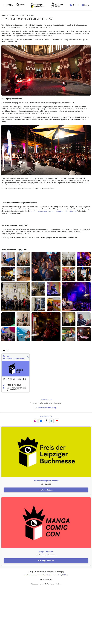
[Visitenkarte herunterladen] (28, 357)
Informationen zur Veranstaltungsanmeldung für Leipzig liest (55, 211)
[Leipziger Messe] (57, 5)
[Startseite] (37, 5)
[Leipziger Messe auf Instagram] (35, 421)
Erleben (12, 15)
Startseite (4, 15)
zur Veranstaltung (46, 490)
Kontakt (27, 575)
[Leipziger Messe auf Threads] (46, 421)
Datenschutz (45, 575)
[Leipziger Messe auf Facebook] (41, 421)
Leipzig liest (20, 15)
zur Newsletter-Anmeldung (46, 408)
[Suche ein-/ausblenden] (18, 5)
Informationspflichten (60, 575)
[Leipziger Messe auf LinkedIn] (51, 421)
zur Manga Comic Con (46, 561)
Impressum (36, 575)
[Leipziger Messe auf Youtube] (57, 421)
